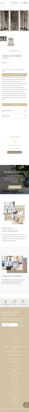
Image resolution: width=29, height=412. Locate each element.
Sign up (21, 326)
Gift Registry (14, 387)
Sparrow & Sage (20, 408)
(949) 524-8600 (14, 358)
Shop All (14, 364)
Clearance (14, 375)
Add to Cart (14, 74)
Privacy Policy (13, 408)
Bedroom (14, 371)
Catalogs (14, 385)
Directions (14, 348)
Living (14, 366)
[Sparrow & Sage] (14, 3)
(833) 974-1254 (14, 361)
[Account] (27, 3)
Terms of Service (5, 408)
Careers (14, 399)
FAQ (14, 389)
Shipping (14, 396)
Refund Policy (14, 392)
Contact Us (14, 403)
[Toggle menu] (1, 3)
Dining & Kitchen (14, 368)
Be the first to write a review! (14, 152)
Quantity (4, 62)
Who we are (14, 378)
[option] (14, 20)
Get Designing (15, 187)
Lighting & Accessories (14, 373)
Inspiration (14, 380)
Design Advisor (14, 382)
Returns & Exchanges (14, 394)
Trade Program (14, 401)
